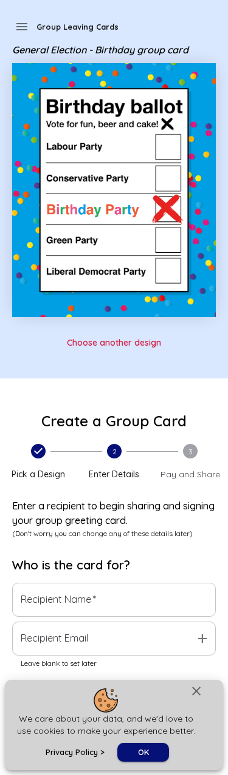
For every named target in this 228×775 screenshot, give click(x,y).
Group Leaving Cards (77, 27)
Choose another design (114, 342)
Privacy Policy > (75, 752)
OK (143, 752)
